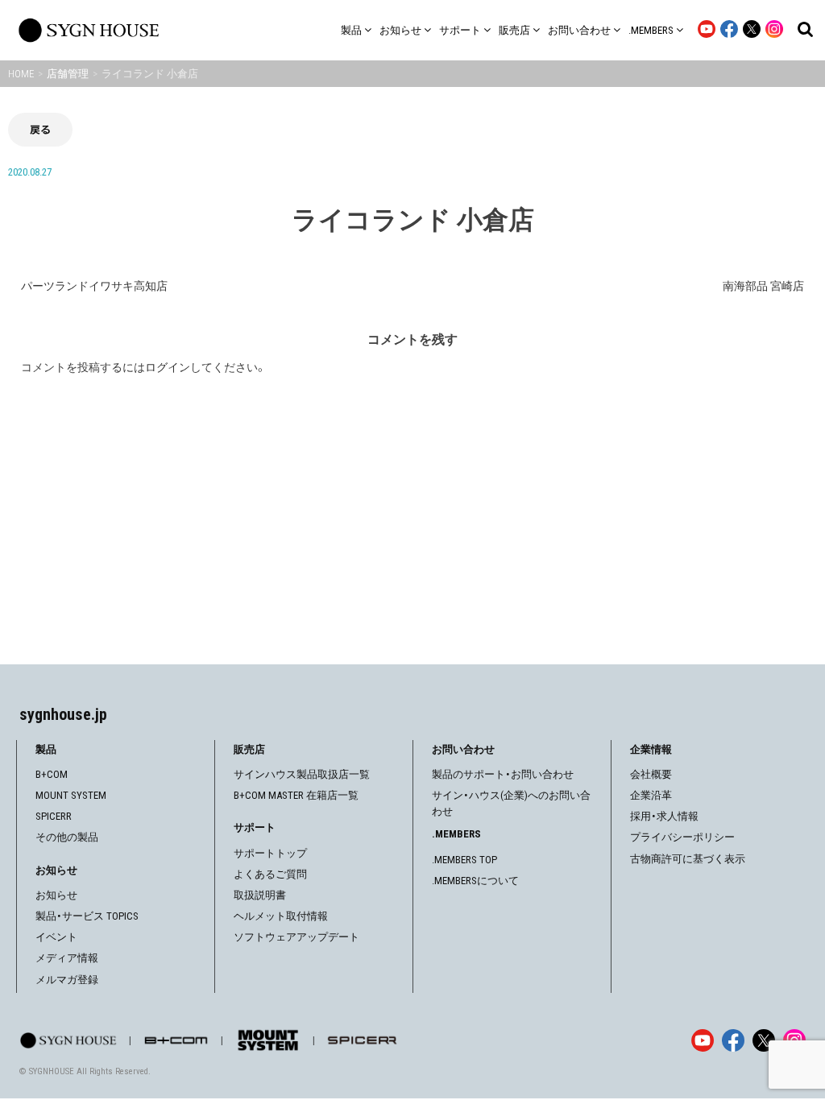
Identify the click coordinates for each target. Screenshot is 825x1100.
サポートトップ (270, 853)
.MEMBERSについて (475, 881)
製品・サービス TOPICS (87, 916)
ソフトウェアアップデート (296, 937)
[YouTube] (702, 1040)
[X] (763, 1040)
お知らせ (56, 895)
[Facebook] (733, 1040)
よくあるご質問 (270, 874)
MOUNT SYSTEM (70, 795)
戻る (40, 129)
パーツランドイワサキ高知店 (94, 285)
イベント (56, 937)
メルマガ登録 (66, 980)
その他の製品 (66, 837)
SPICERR (53, 816)
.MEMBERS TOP (464, 860)
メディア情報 (66, 958)
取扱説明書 (260, 895)
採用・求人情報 (664, 816)
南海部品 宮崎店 (763, 285)
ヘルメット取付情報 (281, 916)
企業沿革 (651, 795)
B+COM (51, 774)
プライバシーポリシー (682, 837)
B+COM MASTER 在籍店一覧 (296, 795)
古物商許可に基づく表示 (687, 859)
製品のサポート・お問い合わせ (503, 774)
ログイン (167, 367)
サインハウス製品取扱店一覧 (302, 774)
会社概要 (651, 774)
